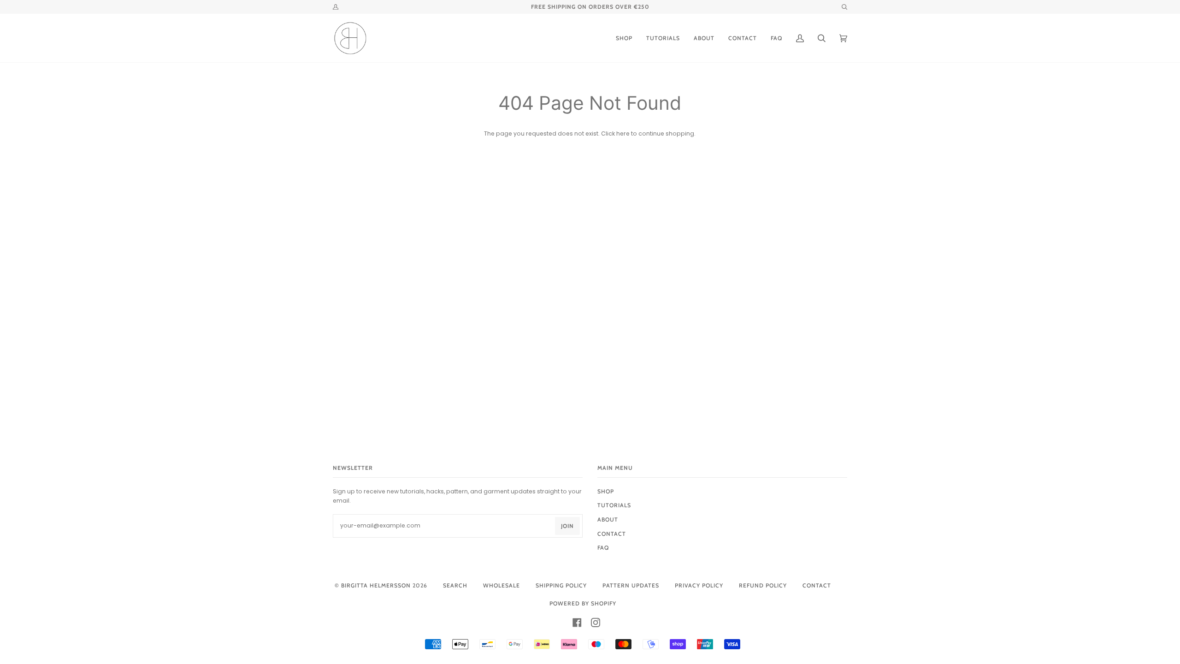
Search (455, 585)
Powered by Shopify (582, 603)
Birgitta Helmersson (376, 585)
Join (567, 525)
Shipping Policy (561, 585)
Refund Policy (763, 585)
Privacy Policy (699, 585)
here (623, 133)
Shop (605, 491)
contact (611, 533)
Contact (816, 585)
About (607, 519)
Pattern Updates (630, 585)
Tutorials (614, 505)
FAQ (603, 547)
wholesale (501, 585)
